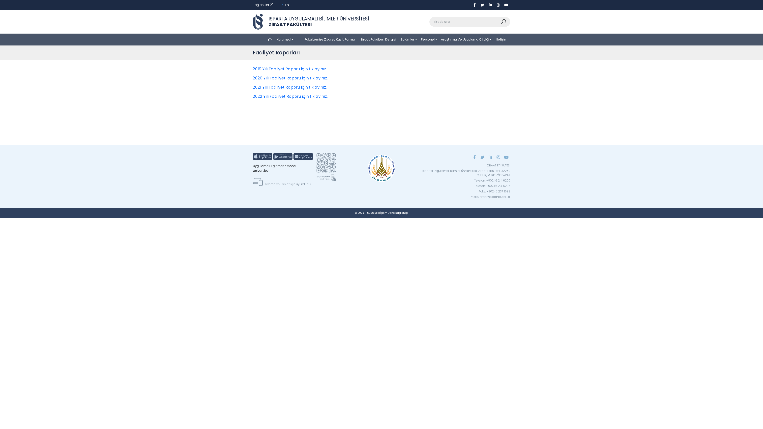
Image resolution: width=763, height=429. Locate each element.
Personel (428, 39)
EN (287, 5)
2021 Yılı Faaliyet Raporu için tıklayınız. (290, 87)
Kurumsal (284, 39)
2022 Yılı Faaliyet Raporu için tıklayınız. (290, 96)
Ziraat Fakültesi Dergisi (378, 39)
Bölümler (407, 39)
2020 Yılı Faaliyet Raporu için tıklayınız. (290, 78)
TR (281, 5)
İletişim (501, 39)
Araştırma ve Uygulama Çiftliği (465, 39)
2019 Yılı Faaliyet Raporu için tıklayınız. (290, 69)
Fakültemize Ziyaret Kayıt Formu (329, 39)
